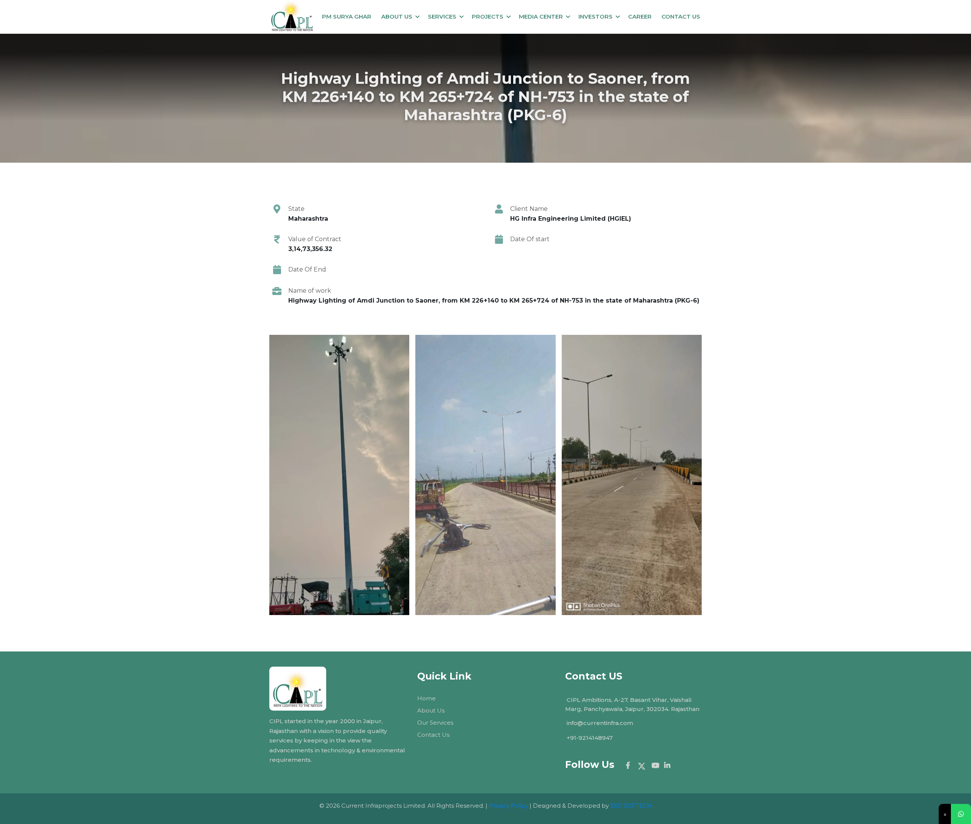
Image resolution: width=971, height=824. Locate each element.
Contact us (680, 16)
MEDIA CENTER (541, 16)
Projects (487, 16)
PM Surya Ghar (346, 16)
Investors (595, 16)
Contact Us (433, 734)
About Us (396, 16)
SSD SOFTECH (631, 805)
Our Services (435, 722)
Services (442, 16)
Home (426, 698)
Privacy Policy (508, 805)
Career (640, 16)
